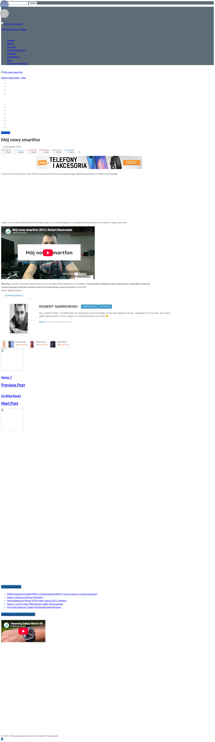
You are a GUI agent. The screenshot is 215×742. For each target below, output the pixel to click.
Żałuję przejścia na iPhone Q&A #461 (25, 597)
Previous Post (13, 385)
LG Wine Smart (11, 395)
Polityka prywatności (17, 63)
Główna (11, 40)
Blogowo (11, 53)
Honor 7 (6, 377)
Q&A (9, 60)
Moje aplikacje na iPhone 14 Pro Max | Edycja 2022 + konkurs (37, 600)
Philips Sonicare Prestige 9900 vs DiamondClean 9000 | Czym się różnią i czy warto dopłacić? (52, 594)
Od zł (21, 345)
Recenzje (11, 47)
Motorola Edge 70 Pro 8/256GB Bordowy (42, 342)
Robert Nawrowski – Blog (13, 29)
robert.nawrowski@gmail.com (59, 322)
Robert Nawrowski (58, 306)
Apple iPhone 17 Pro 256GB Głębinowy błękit (63, 342)
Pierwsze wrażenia (16, 50)
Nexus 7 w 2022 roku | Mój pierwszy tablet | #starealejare (35, 604)
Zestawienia (13, 56)
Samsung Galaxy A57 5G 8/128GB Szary (21, 342)
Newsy (10, 43)
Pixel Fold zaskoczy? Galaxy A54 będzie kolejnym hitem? (34, 607)
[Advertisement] (89, 198)
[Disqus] (89, 468)
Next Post (9, 403)
